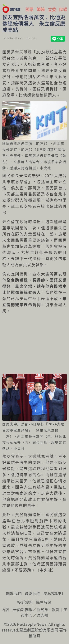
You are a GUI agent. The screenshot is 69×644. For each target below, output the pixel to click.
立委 (52, 9)
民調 (63, 9)
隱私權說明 (53, 593)
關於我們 (14, 593)
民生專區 (44, 602)
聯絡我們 (32, 593)
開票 (29, 9)
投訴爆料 (25, 602)
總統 (41, 9)
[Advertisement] (34, 344)
